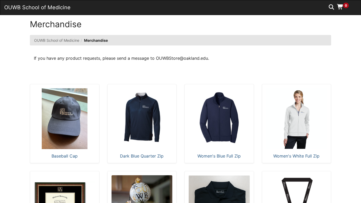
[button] (345, 7)
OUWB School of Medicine (56, 40)
